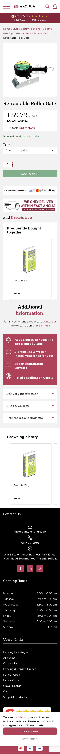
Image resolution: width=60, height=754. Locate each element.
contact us (50, 321)
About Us (9, 657)
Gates (7, 691)
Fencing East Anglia (15, 652)
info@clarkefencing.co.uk (30, 531)
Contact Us (10, 663)
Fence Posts (11, 680)
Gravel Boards (12, 685)
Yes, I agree (30, 731)
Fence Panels (11, 674)
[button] (6, 269)
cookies (18, 717)
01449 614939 (41, 325)
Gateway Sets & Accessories (31, 33)
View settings (30, 739)
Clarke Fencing (24, 6)
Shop (16, 28)
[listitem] (31, 269)
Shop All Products (15, 697)
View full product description (21, 136)
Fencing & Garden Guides (19, 669)
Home (6, 28)
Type (6, 144)
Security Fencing (30, 28)
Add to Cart (30, 173)
